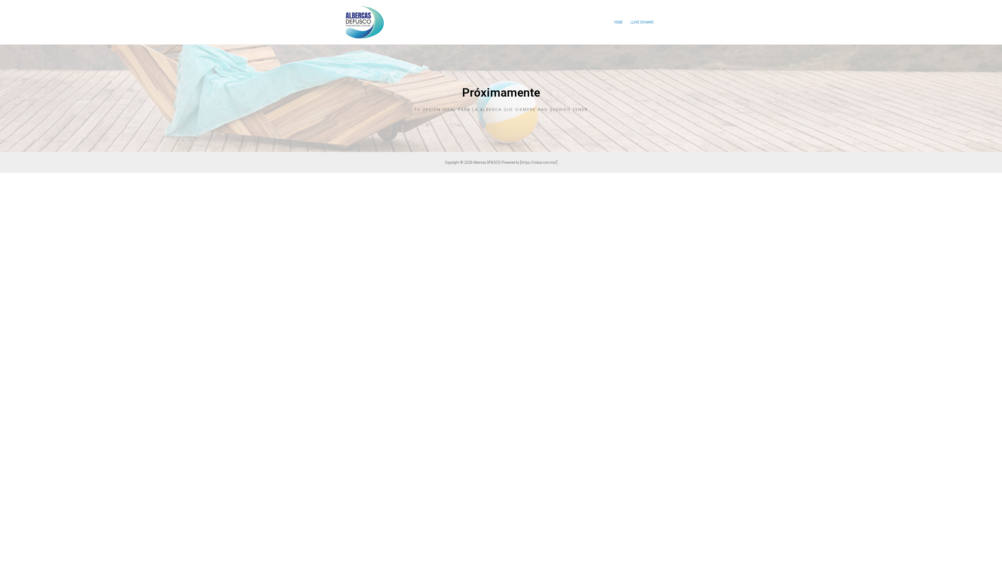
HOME (618, 22)
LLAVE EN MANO (642, 22)
